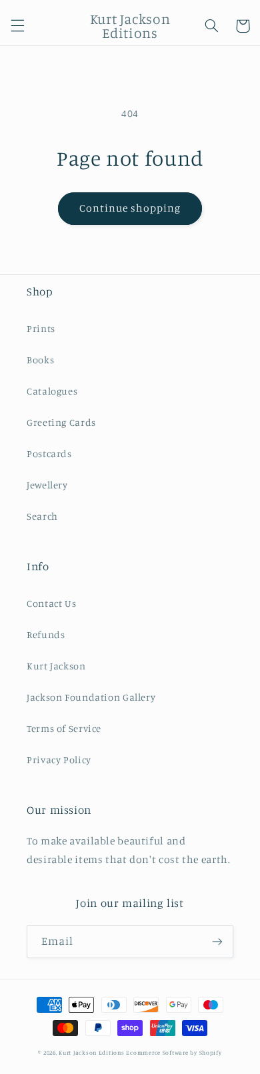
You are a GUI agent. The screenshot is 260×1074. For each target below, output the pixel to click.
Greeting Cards (61, 422)
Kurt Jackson (56, 665)
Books (40, 359)
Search (42, 516)
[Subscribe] (217, 941)
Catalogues (52, 391)
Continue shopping (130, 208)
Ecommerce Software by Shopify (173, 1052)
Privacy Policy (59, 759)
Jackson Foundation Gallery (91, 697)
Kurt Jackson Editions (91, 1052)
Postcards (49, 453)
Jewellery (47, 484)
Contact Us (51, 603)
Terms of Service (64, 728)
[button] (17, 26)
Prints (41, 328)
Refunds (46, 634)
